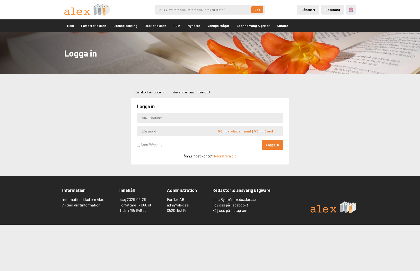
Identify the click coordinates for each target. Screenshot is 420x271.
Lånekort (308, 10)
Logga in (272, 145)
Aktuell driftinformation (81, 205)
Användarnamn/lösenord (191, 92)
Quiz (177, 26)
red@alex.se (246, 199)
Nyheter (193, 26)
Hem (70, 26)
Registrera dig (225, 156)
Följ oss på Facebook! (230, 205)
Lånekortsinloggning (150, 92)
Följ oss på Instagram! (230, 210)
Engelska (351, 10)
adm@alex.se (178, 205)
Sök (257, 10)
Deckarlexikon (155, 26)
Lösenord (332, 10)
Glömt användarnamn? (235, 131)
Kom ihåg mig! (152, 144)
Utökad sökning (125, 26)
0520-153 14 (176, 210)
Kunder (282, 26)
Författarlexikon (93, 26)
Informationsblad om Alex (83, 199)
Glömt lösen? (263, 131)
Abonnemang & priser (253, 26)
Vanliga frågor (218, 26)
